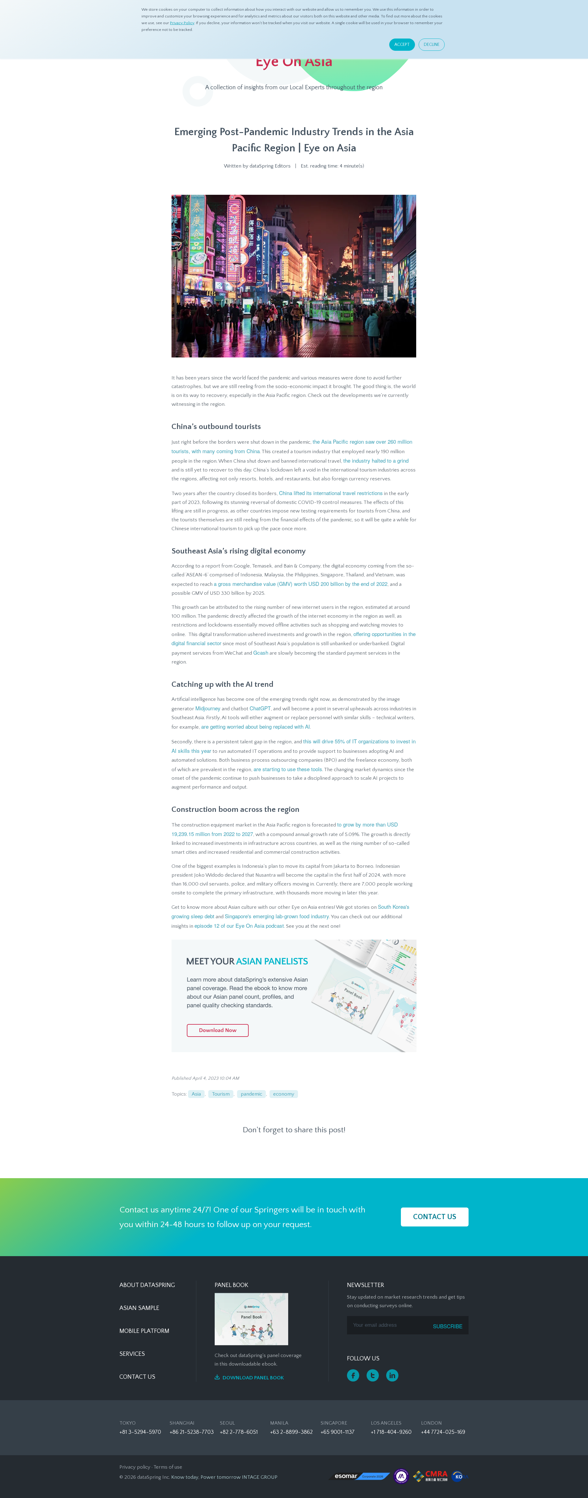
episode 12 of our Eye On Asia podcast (239, 925)
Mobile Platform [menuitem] (144, 1331)
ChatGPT (260, 708)
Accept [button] (402, 44)
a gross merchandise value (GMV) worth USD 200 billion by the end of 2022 (300, 583)
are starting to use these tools (288, 769)
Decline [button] (431, 44)
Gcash (260, 652)
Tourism (221, 1094)
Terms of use (167, 1467)
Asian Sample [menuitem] (139, 1308)
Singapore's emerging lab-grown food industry (277, 916)
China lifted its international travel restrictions (331, 493)
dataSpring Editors (270, 166)
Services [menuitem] (132, 1354)
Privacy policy (134, 1467)
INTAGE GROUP (259, 1477)
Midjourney (208, 708)
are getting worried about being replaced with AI (255, 726)
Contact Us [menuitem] (137, 1377)
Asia (196, 1094)
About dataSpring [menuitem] (147, 1285)
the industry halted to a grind (376, 460)
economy (283, 1094)
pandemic (251, 1094)
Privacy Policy (182, 23)
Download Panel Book (253, 1378)
